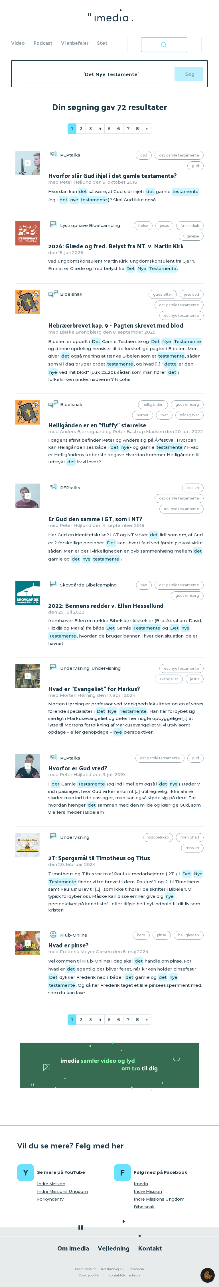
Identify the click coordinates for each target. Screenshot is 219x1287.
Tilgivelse (191, 236)
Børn (141, 935)
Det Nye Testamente (181, 315)
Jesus (164, 226)
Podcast (42, 42)
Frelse (143, 226)
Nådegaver (189, 415)
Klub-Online (73, 934)
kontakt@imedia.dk (125, 1275)
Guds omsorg (187, 404)
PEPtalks (70, 155)
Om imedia (73, 1248)
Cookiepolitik (88, 1275)
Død (143, 155)
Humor (143, 415)
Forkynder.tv (50, 1199)
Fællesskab (190, 226)
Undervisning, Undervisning (90, 668)
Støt (102, 42)
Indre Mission (51, 1183)
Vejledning (113, 1248)
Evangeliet (168, 679)
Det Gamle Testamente (179, 155)
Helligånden (153, 404)
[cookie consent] (207, 1275)
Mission (192, 848)
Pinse (161, 935)
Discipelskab (158, 837)
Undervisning (75, 837)
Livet (164, 415)
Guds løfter (162, 294)
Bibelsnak (71, 294)
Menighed (190, 837)
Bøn (144, 585)
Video (18, 42)
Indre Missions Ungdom (62, 1191)
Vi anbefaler (74, 42)
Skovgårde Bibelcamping (88, 585)
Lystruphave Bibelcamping (90, 225)
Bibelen (192, 488)
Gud (195, 166)
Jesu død (191, 294)
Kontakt (150, 1248)
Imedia (141, 1183)
